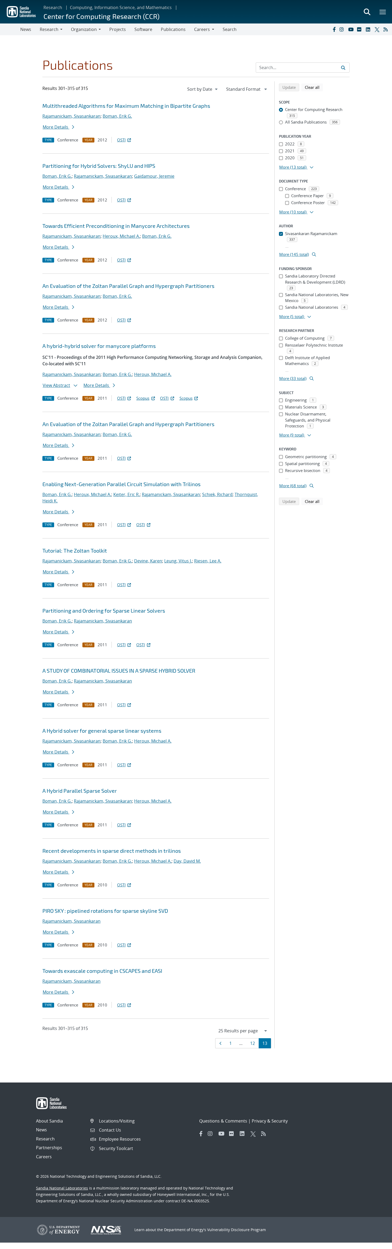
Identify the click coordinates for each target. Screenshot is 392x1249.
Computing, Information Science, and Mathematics (121, 7)
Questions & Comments (223, 1121)
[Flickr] (360, 29)
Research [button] (49, 29)
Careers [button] (202, 29)
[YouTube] (351, 29)
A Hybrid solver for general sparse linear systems (101, 730)
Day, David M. (187, 861)
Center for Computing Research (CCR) (101, 16)
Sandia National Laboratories (62, 1188)
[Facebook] (334, 29)
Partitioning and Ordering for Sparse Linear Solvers (103, 610)
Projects (117, 29)
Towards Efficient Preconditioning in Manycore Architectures (116, 226)
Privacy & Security (270, 1121)
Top (376, 1243)
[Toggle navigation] (10, 29)
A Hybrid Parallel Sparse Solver (79, 790)
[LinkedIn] (369, 29)
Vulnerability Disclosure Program (236, 1229)
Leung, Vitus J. (178, 561)
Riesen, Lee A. (207, 561)
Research (52, 7)
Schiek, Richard (217, 494)
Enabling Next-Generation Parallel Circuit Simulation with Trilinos (121, 484)
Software (143, 29)
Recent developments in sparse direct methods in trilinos (111, 850)
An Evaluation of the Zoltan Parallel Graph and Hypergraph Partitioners (128, 286)
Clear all (314, 87)
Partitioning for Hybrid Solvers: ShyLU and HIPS (98, 165)
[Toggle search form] (367, 12)
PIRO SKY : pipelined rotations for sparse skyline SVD (105, 910)
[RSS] (386, 29)
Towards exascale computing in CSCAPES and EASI (102, 971)
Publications (173, 29)
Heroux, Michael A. (121, 236)
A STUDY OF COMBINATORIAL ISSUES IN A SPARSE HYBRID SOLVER (118, 670)
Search (230, 29)
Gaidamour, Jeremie (154, 176)
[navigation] (203, 89)
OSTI (121, 139)
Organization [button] (84, 29)
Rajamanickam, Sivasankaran (71, 116)
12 (254, 1043)
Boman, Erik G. (117, 116)
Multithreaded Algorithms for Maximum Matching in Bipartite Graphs (126, 105)
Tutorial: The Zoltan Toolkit (74, 550)
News (25, 29)
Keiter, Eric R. (126, 494)
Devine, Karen (148, 561)
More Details (56, 127)
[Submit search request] (343, 67)
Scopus (142, 398)
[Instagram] (342, 29)
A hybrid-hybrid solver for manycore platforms (99, 346)
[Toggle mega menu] (383, 12)
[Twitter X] (378, 29)
